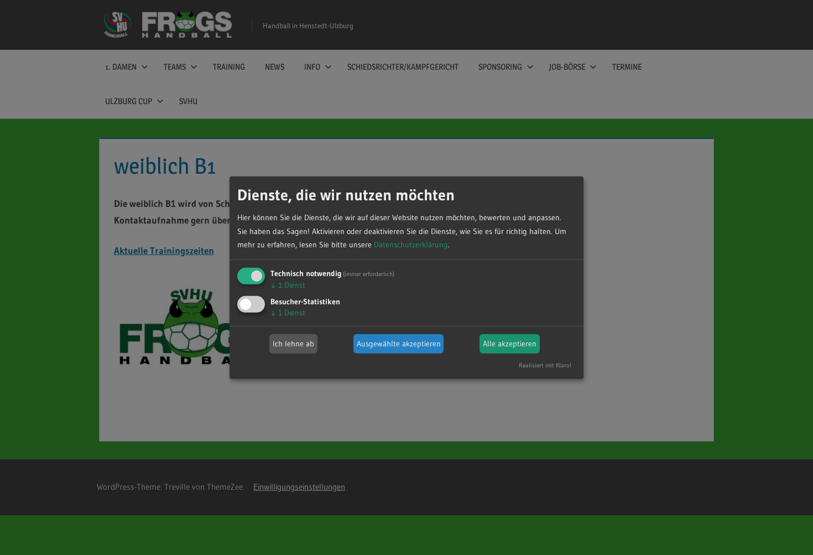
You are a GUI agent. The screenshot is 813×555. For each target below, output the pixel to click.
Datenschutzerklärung (411, 245)
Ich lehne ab (293, 344)
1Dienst (287, 285)
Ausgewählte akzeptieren (399, 344)
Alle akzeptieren (509, 344)
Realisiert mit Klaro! (545, 365)
